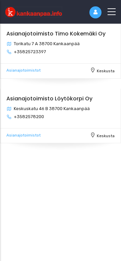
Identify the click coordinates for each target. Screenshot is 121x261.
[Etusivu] (33, 10)
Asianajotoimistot (23, 70)
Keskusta (106, 71)
